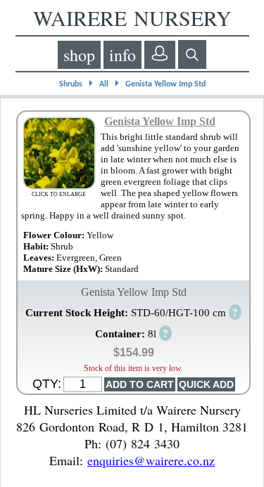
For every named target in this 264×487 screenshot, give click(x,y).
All (103, 84)
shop (79, 55)
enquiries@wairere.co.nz (151, 460)
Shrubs (70, 84)
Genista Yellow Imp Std (165, 84)
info (122, 55)
